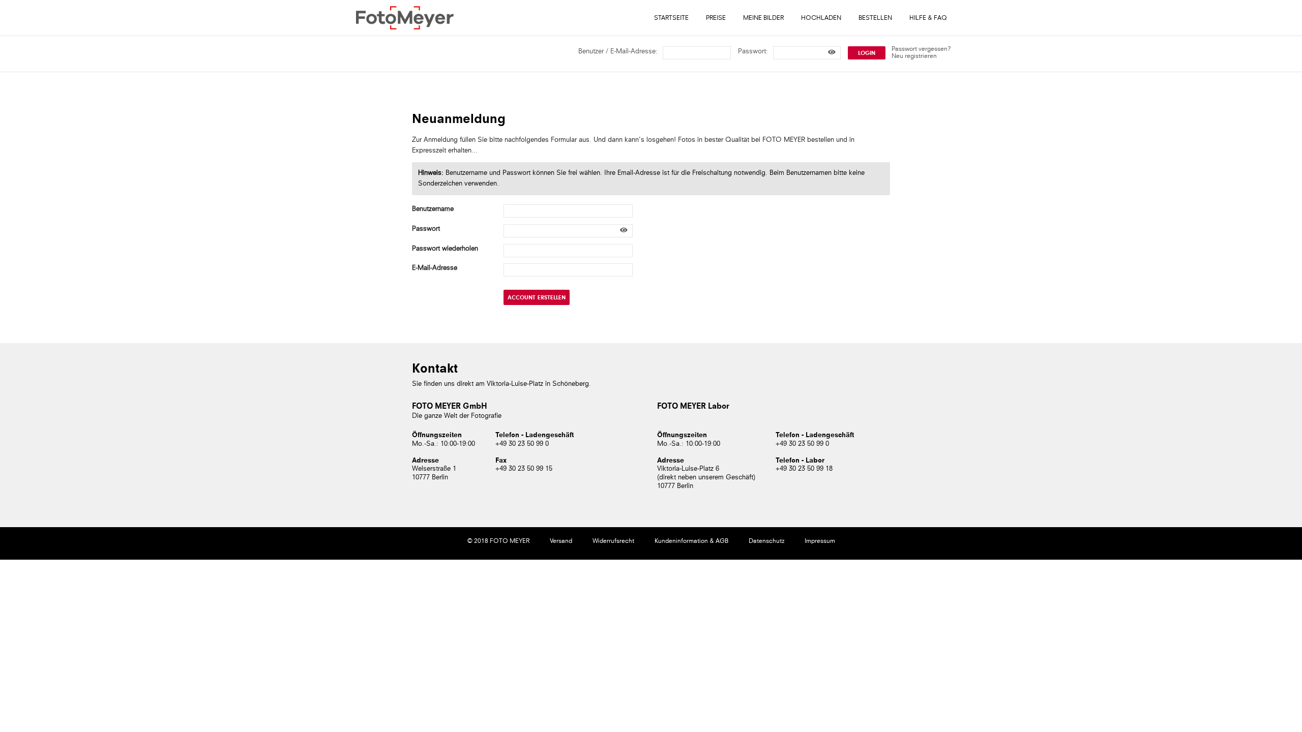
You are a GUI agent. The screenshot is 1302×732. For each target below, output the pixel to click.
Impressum (820, 541)
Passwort (426, 229)
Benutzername (433, 209)
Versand (561, 541)
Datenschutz (766, 541)
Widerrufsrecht (613, 541)
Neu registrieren (914, 56)
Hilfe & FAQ (928, 18)
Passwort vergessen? (921, 49)
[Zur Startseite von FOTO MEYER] (405, 17)
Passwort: (753, 51)
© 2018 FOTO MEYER (498, 541)
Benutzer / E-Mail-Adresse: (618, 51)
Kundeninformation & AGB (691, 541)
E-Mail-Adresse (434, 268)
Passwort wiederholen (445, 249)
